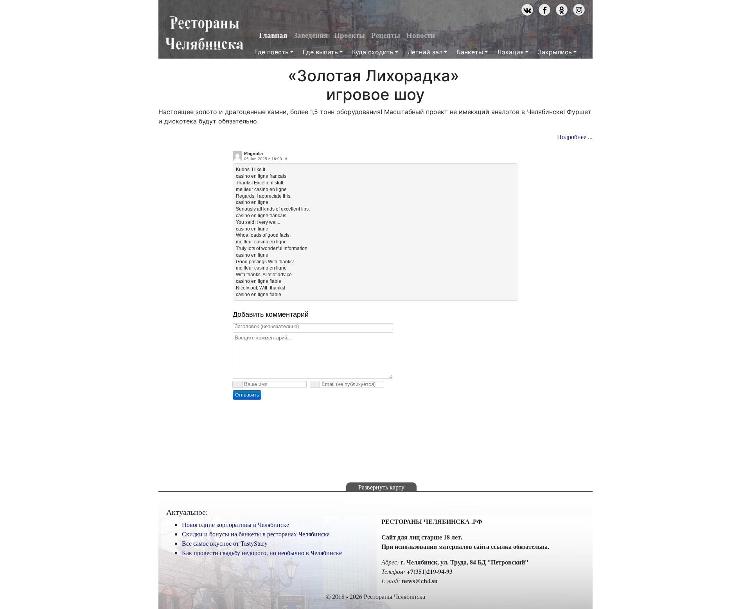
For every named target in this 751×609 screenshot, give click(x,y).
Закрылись (555, 52)
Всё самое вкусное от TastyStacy (225, 543)
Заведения (310, 35)
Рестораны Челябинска (204, 33)
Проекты (349, 35)
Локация (510, 52)
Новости (420, 35)
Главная (273, 35)
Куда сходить (372, 52)
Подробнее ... (575, 136)
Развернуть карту (381, 487)
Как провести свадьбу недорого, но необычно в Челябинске (262, 552)
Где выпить (320, 52)
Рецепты (385, 35)
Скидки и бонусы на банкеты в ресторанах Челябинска (256, 534)
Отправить (247, 395)
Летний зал (425, 52)
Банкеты (469, 52)
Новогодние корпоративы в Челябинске (235, 524)
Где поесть (271, 52)
